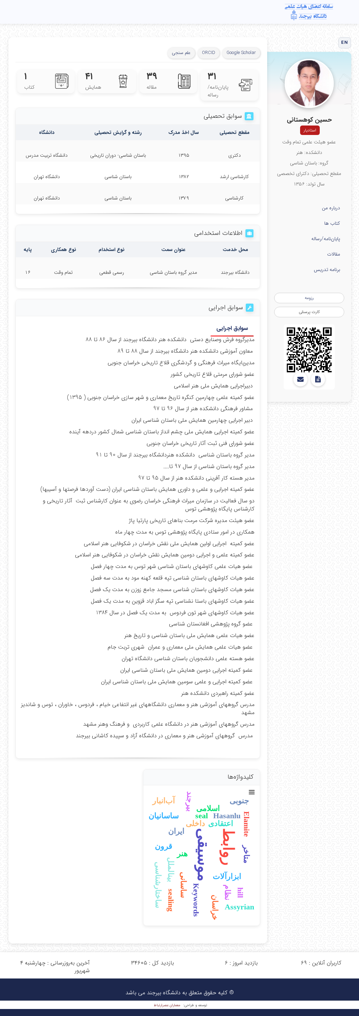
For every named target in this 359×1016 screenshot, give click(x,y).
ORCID (208, 52)
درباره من (331, 208)
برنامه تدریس (327, 269)
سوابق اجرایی (232, 328)
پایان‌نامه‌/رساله (325, 239)
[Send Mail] (300, 379)
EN (344, 42)
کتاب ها (332, 223)
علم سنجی (181, 52)
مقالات (333, 254)
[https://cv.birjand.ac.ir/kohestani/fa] (309, 349)
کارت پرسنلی (309, 312)
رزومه (309, 297)
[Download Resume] (318, 379)
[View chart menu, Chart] (252, 792)
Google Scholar (241, 52)
